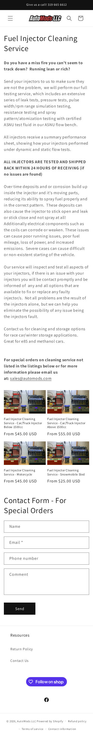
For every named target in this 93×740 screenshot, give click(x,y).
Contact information (62, 729)
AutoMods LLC (26, 721)
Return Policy (21, 649)
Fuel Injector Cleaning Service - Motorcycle (19, 472)
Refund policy (77, 721)
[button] (10, 18)
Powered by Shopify (50, 721)
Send (19, 608)
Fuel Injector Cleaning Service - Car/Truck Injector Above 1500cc (66, 423)
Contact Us (19, 660)
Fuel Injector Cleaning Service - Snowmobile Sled (66, 472)
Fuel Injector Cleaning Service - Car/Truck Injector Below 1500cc (23, 423)
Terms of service (32, 729)
